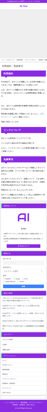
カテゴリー (7, 267)
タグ (4, 275)
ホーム (4, 360)
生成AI (4, 344)
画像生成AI (6, 349)
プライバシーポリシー (30, 60)
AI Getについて (10, 60)
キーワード (7, 259)
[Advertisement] (23, 34)
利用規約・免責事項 (8, 383)
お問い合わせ (6, 392)
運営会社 (5, 374)
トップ (2, 60)
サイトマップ (6, 388)
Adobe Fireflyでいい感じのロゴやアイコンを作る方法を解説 (23, 321)
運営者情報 (20, 60)
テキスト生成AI (7, 339)
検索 (23, 286)
